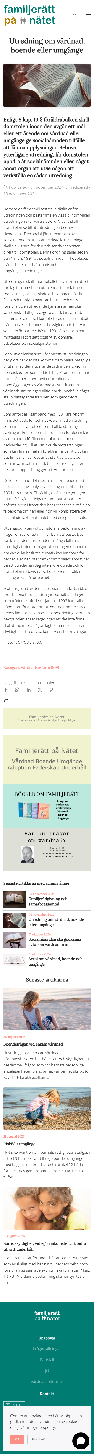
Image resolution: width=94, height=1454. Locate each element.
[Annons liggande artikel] (47, 717)
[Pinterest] (51, 689)
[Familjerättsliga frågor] (47, 805)
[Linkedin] (28, 689)
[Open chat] (80, 1440)
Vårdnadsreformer (47, 1381)
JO (47, 1370)
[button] (88, 16)
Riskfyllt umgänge (19, 1143)
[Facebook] (5, 689)
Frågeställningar (47, 1348)
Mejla (18, 1405)
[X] (40, 689)
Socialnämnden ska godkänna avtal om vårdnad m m (55, 942)
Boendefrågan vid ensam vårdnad (33, 1044)
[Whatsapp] (17, 689)
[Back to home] (29, 16)
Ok (17, 1439)
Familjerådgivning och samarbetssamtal (48, 901)
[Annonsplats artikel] (47, 759)
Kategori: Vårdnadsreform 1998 (31, 667)
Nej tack (40, 1439)
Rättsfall (47, 1359)
